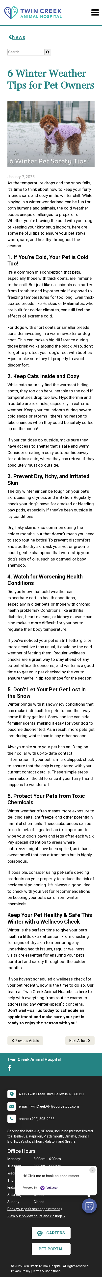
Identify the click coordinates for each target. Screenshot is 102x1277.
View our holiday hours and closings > (36, 1216)
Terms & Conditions (46, 1271)
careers (55, 1232)
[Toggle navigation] (95, 12)
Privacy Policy (20, 1271)
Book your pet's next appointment (33, 1209)
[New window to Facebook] (10, 1069)
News (18, 37)
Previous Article (26, 1041)
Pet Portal (51, 1248)
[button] (89, 1205)
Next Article (78, 1041)
